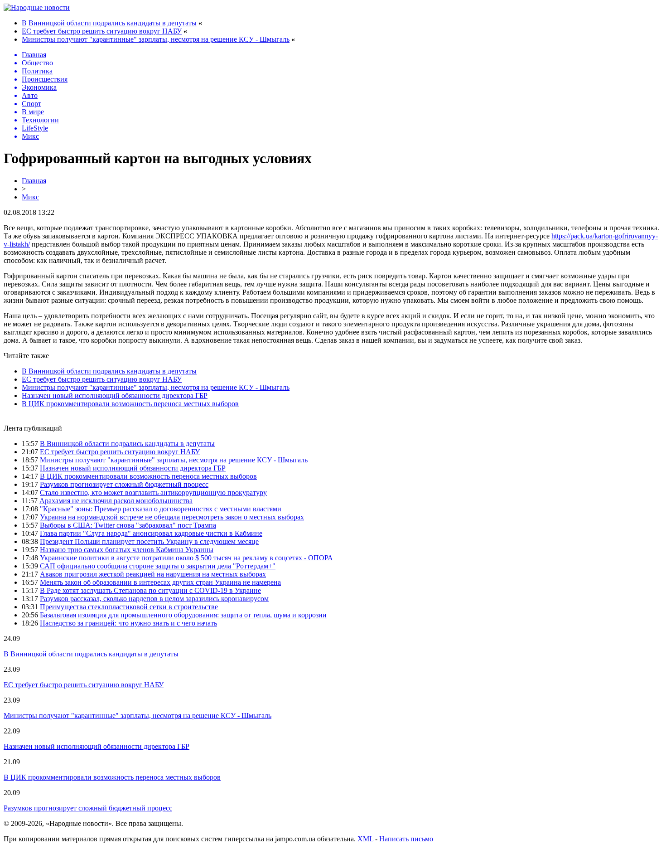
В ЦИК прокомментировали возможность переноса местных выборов (130, 404)
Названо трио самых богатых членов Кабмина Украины (126, 549)
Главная (34, 180)
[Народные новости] (37, 7)
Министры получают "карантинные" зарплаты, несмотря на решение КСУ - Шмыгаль (156, 39)
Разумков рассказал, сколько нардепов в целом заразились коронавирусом (154, 598)
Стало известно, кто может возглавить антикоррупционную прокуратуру (153, 492)
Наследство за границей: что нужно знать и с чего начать (128, 623)
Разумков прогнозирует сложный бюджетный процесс (124, 484)
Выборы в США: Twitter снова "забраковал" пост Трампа (128, 525)
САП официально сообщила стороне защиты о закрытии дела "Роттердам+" (157, 566)
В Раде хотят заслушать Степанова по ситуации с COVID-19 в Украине (150, 590)
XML (365, 839)
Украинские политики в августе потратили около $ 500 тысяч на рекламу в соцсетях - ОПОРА (186, 558)
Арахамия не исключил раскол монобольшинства (116, 501)
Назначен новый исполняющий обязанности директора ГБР (115, 395)
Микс (30, 197)
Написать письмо (406, 839)
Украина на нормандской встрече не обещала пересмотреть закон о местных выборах (172, 517)
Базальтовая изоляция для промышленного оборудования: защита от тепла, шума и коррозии (183, 615)
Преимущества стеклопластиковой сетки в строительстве (129, 607)
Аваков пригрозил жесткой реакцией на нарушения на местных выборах (153, 574)
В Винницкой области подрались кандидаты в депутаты (109, 23)
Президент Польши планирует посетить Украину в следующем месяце (149, 541)
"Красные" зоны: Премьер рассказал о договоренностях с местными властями (160, 509)
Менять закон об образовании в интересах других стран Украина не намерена (160, 582)
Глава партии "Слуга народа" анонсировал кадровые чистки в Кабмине (151, 533)
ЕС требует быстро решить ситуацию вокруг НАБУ (102, 31)
